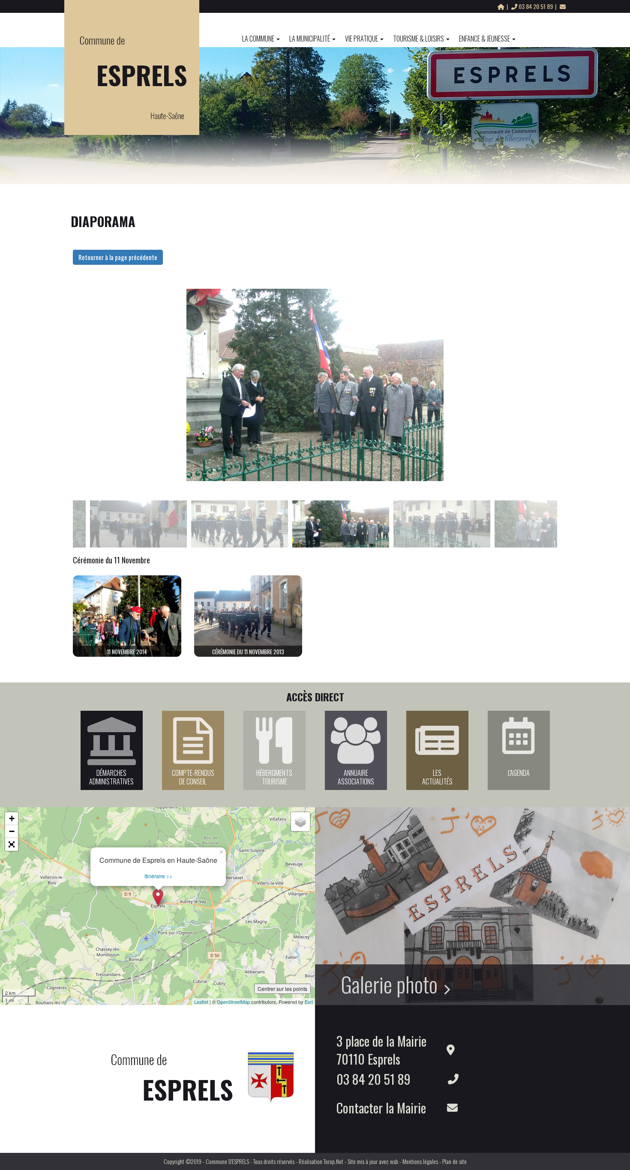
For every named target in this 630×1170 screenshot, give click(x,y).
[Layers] (300, 821)
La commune (258, 38)
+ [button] (12, 818)
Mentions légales (420, 1161)
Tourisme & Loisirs (418, 38)
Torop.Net (333, 1161)
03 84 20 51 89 (535, 6)
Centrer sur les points (282, 988)
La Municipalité (309, 38)
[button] (11, 844)
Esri (309, 1001)
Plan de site (454, 1161)
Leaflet (201, 1001)
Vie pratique (361, 38)
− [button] (12, 831)
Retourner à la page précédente (117, 257)
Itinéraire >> (158, 876)
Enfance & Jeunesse (484, 38)
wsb (394, 1161)
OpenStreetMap (233, 1001)
